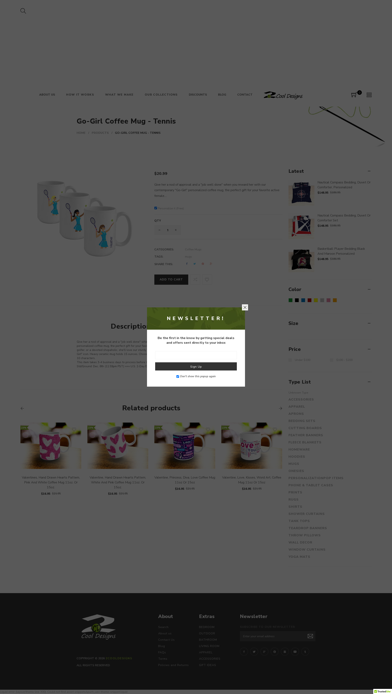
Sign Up (196, 367)
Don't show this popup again (198, 376)
